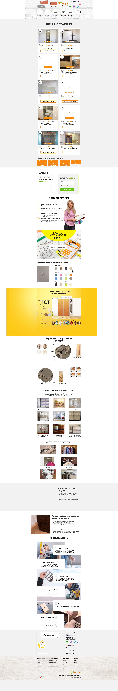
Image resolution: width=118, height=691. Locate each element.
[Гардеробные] (62, 16)
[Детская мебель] (54, 16)
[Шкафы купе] (47, 16)
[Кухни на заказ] (39, 16)
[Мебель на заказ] (75, 674)
